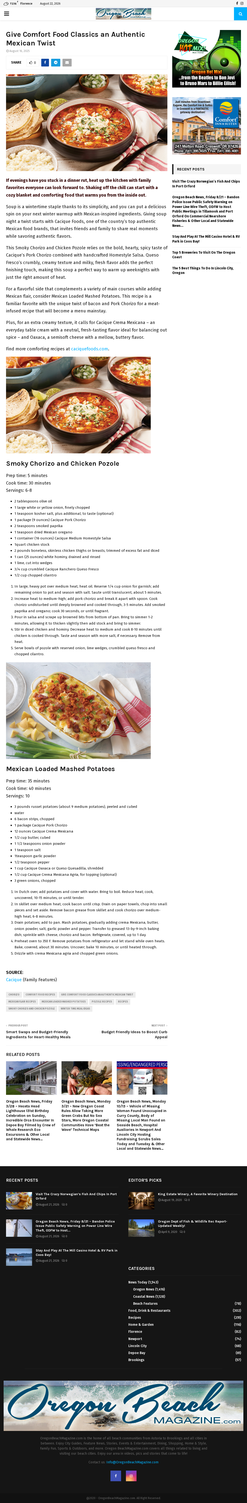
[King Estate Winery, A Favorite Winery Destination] (141, 1200)
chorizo (14, 994)
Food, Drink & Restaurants (149, 1311)
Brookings (136, 1360)
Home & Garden (141, 1325)
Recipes (123, 1001)
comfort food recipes (40, 994)
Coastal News (143, 1297)
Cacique (14, 979)
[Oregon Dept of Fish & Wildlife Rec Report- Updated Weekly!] (141, 1228)
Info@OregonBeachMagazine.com (132, 1462)
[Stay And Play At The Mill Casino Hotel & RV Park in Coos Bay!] (19, 1257)
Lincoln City (137, 1346)
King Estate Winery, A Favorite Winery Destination (198, 1194)
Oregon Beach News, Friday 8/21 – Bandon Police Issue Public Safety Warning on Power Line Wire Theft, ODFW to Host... (75, 1225)
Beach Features (145, 1304)
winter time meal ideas (75, 1008)
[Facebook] (237, 3)
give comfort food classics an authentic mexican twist (97, 994)
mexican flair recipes (22, 1001)
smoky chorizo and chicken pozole (31, 1008)
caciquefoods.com (89, 349)
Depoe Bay (136, 1353)
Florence (135, 1332)
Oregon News (143, 1289)
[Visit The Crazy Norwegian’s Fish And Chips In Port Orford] (19, 1200)
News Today (137, 1282)
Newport (135, 1339)
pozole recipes (102, 1001)
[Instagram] (241, 3)
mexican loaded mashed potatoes (64, 1001)
